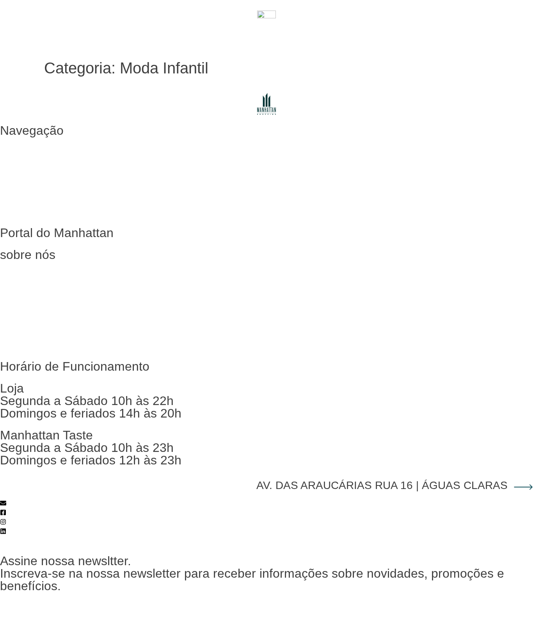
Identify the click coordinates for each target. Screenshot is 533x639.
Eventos (442, 37)
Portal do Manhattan (497, 37)
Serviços (371, 37)
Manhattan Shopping (37, 269)
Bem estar (329, 37)
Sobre (407, 37)
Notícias (19, 341)
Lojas (230, 37)
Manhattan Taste (277, 37)
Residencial (24, 287)
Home (16, 145)
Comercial (22, 305)
